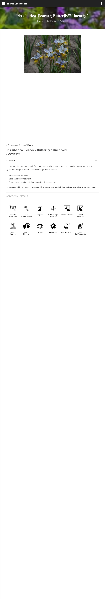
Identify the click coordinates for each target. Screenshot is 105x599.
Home (40, 21)
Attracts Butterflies (13, 215)
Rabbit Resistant (80, 215)
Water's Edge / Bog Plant (53, 215)
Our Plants (51, 21)
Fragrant (40, 214)
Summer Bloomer (26, 233)
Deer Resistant (67, 214)
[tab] (52, 160)
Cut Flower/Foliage (26, 215)
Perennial (64, 21)
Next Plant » (28, 145)
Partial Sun (53, 232)
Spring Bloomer (13, 233)
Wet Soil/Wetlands (80, 233)
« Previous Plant (13, 145)
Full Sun (40, 232)
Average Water (67, 232)
